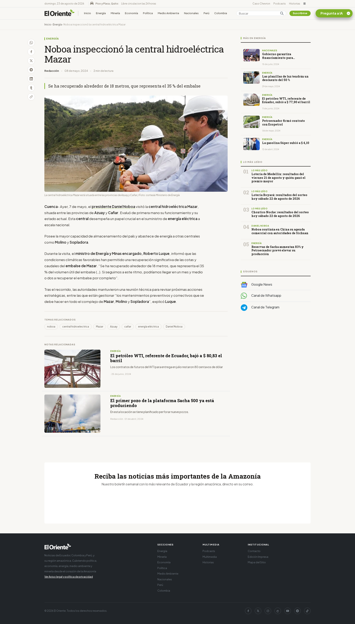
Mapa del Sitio (257, 562)
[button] (304, 4)
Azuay (113, 326)
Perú (206, 13)
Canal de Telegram (265, 307)
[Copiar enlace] (31, 96)
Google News (261, 284)
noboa (51, 326)
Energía (101, 13)
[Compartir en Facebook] (31, 51)
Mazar (99, 326)
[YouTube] (287, 611)
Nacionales (191, 13)
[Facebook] (248, 611)
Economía (131, 13)
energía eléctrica (148, 326)
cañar (127, 326)
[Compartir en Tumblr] (31, 87)
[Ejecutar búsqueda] (282, 13)
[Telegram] (297, 611)
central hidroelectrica (75, 326)
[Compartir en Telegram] (31, 69)
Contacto (254, 551)
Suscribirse (300, 13)
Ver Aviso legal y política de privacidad (68, 576)
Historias (294, 3)
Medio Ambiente (168, 13)
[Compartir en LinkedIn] (31, 78)
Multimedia (210, 556)
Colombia (220, 13)
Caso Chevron (261, 3)
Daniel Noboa (174, 326)
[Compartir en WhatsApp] (31, 42)
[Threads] (277, 611)
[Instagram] (268, 611)
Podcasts (279, 3)
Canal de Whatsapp (266, 295)
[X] (258, 611)
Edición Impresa (258, 556)
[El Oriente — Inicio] (59, 13)
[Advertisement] (276, 355)
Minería (115, 13)
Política (148, 13)
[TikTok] (307, 611)
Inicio (87, 13)
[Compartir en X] (31, 60)
